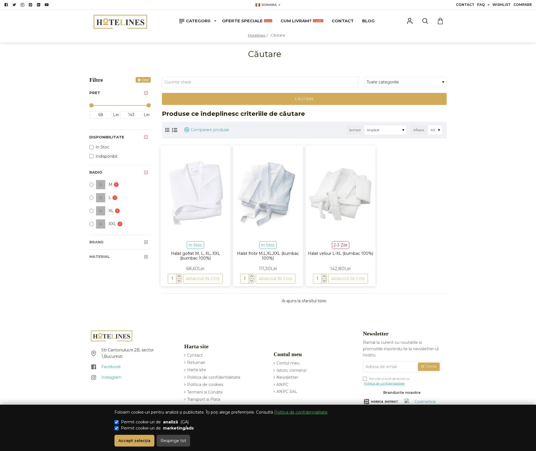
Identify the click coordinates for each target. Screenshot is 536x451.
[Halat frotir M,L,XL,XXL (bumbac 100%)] (268, 193)
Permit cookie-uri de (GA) (155, 421)
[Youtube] (47, 4)
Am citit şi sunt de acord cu (386, 381)
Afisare (418, 130)
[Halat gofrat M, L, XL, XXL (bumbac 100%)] (195, 193)
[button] (203, 279)
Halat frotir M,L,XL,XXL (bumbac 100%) (268, 256)
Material (99, 256)
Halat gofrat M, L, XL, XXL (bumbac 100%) (195, 256)
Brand (96, 242)
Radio (95, 172)
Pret (94, 92)
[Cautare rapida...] (425, 21)
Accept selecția (134, 440)
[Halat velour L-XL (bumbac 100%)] (340, 193)
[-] (178, 281)
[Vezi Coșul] (440, 21)
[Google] (39, 4)
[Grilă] (167, 130)
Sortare (355, 130)
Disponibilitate (106, 137)
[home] (256, 35)
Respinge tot (173, 440)
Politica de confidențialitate (300, 412)
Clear (145, 80)
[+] (178, 276)
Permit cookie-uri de (157, 428)
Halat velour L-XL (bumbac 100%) (340, 253)
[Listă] (174, 130)
